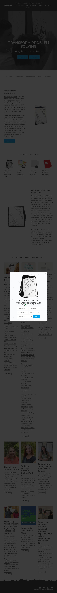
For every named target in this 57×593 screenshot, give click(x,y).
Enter (36, 316)
